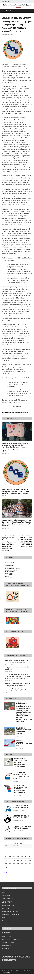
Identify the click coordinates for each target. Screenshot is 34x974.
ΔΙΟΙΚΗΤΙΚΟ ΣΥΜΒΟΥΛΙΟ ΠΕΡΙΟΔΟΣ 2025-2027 (21, 806)
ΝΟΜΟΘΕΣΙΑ (9, 565)
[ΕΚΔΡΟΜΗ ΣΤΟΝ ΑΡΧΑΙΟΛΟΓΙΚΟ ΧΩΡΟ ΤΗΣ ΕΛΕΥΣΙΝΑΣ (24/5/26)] (9, 728)
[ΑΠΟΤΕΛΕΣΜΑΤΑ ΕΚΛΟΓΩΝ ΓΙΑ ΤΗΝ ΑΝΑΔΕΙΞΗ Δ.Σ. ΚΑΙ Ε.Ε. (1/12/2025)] (8, 773)
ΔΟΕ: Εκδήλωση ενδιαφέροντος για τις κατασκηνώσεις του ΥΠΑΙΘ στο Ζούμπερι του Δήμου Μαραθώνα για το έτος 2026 (16, 491)
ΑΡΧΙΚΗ (4, 892)
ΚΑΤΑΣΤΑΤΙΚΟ (9, 562)
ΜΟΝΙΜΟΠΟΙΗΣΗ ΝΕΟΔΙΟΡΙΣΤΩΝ (19, 412)
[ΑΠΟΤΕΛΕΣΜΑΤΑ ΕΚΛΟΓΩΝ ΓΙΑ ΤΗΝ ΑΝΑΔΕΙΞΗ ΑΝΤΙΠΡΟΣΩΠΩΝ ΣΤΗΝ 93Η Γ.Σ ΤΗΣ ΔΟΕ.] (8, 785)
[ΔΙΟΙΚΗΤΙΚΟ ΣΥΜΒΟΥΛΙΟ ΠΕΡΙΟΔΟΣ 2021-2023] (8, 826)
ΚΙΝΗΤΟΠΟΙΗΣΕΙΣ (8, 905)
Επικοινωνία (6, 921)
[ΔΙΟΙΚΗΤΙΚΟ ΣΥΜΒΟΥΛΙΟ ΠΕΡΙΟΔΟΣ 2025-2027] (8, 806)
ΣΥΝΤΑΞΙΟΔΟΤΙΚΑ (11, 571)
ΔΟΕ (9, 412)
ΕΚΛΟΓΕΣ (5, 918)
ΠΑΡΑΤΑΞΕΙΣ (9, 574)
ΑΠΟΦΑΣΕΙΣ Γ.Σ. (7, 899)
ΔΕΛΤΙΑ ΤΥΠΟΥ (7, 902)
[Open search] (29, 11)
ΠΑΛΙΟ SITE (8, 577)
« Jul (5, 872)
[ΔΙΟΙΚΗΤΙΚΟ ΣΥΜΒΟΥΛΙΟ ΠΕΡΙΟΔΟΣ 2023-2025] (7, 816)
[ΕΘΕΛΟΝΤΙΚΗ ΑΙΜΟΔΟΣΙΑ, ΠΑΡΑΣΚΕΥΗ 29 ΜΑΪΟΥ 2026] (9, 740)
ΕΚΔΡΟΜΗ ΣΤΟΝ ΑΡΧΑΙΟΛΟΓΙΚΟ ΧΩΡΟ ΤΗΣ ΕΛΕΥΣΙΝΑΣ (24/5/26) (23, 730)
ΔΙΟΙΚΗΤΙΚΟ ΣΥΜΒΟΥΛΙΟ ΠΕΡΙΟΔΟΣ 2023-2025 (21, 817)
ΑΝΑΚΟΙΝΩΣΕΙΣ (7, 896)
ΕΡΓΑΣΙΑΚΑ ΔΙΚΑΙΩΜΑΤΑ (13, 568)
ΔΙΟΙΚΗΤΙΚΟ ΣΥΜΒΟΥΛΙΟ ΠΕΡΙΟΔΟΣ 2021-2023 (22, 827)
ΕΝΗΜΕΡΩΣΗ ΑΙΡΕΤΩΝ (10, 911)
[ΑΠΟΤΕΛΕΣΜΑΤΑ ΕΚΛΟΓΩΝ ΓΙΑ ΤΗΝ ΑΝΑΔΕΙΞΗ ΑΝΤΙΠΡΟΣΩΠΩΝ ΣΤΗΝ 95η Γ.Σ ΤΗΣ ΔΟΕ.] (8, 759)
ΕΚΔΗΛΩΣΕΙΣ (6, 908)
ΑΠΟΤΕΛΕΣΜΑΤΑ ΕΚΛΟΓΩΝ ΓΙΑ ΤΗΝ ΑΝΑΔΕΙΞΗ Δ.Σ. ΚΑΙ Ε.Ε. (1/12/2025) (21, 775)
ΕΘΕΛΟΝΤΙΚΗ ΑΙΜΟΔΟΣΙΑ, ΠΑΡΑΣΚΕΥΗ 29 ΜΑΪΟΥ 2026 (24, 742)
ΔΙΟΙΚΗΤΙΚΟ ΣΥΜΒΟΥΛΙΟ (10, 914)
